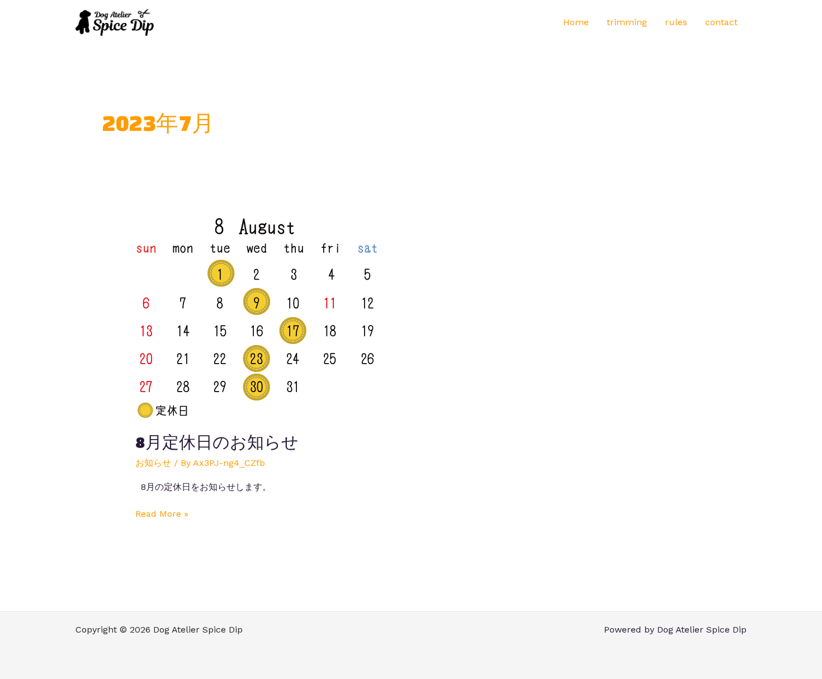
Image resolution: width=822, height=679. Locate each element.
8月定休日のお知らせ (217, 442)
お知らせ (153, 463)
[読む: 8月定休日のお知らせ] (256, 316)
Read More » (161, 513)
